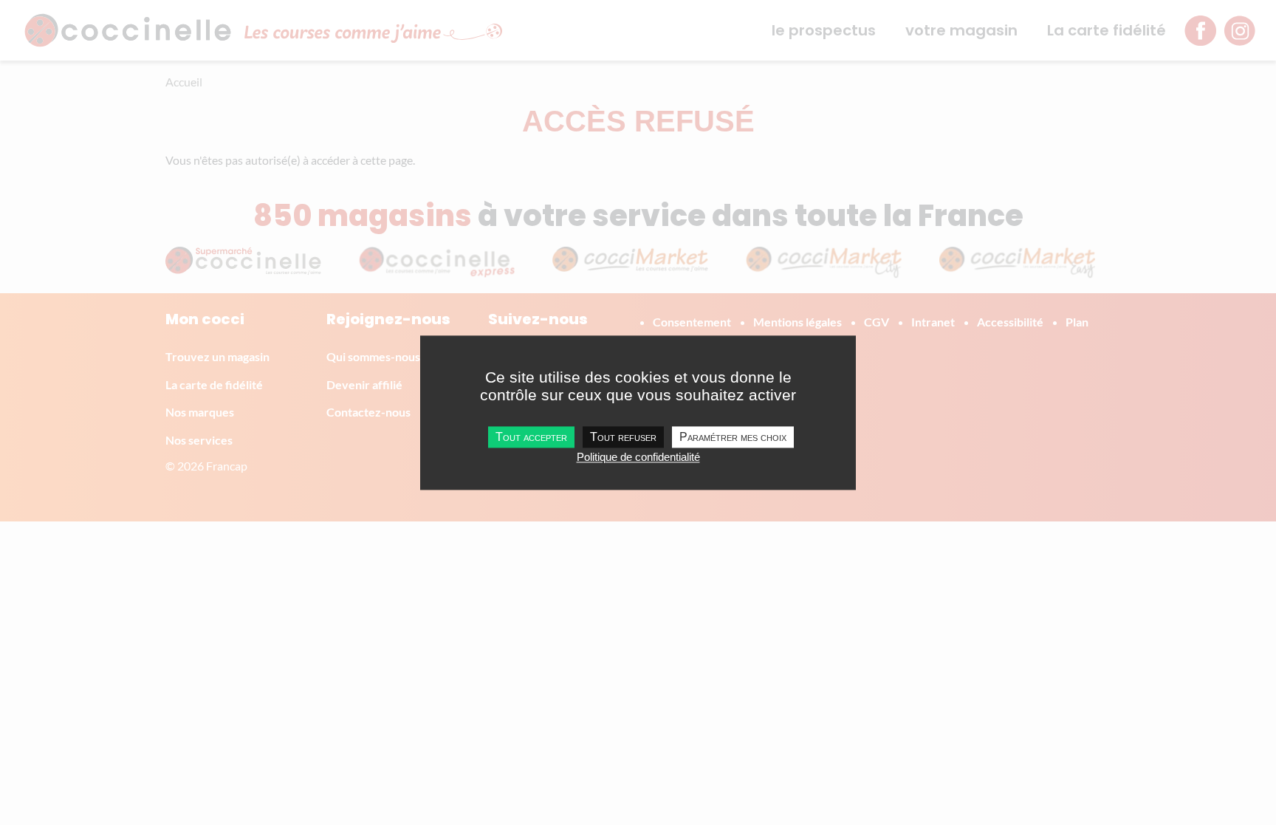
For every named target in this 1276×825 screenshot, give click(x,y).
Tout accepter (531, 437)
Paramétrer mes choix (732, 437)
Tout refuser (623, 437)
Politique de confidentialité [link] (638, 457)
